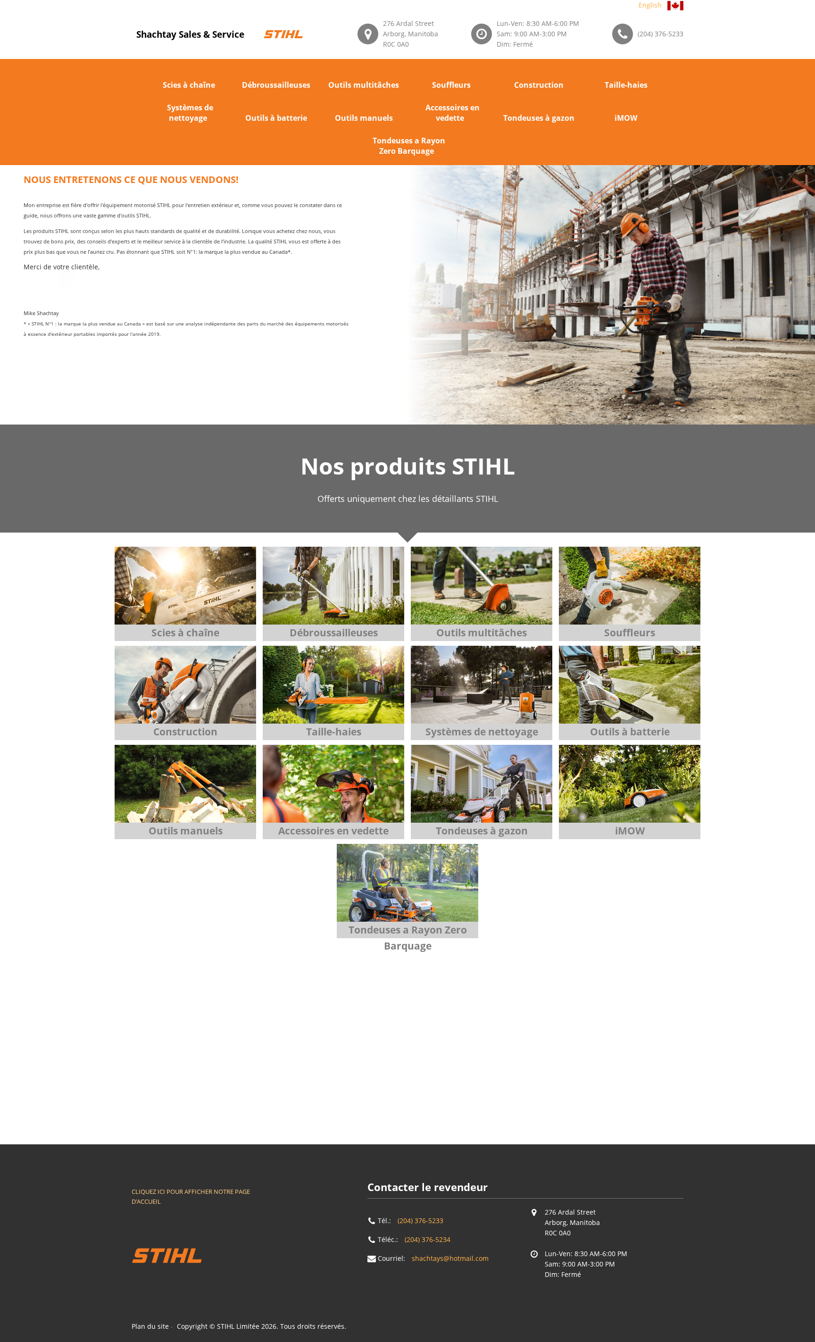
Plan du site (150, 1326)
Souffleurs (451, 85)
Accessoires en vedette (452, 112)
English (650, 4)
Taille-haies (626, 85)
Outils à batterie (276, 118)
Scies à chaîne (189, 85)
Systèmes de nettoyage (190, 112)
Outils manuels (364, 118)
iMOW (626, 118)
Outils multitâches (363, 85)
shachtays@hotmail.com (450, 1258)
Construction (539, 85)
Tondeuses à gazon (538, 118)
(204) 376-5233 (660, 33)
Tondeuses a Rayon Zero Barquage (409, 145)
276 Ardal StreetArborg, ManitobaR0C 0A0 (410, 34)
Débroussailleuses (276, 85)
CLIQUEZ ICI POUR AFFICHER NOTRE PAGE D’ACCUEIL (191, 1196)
